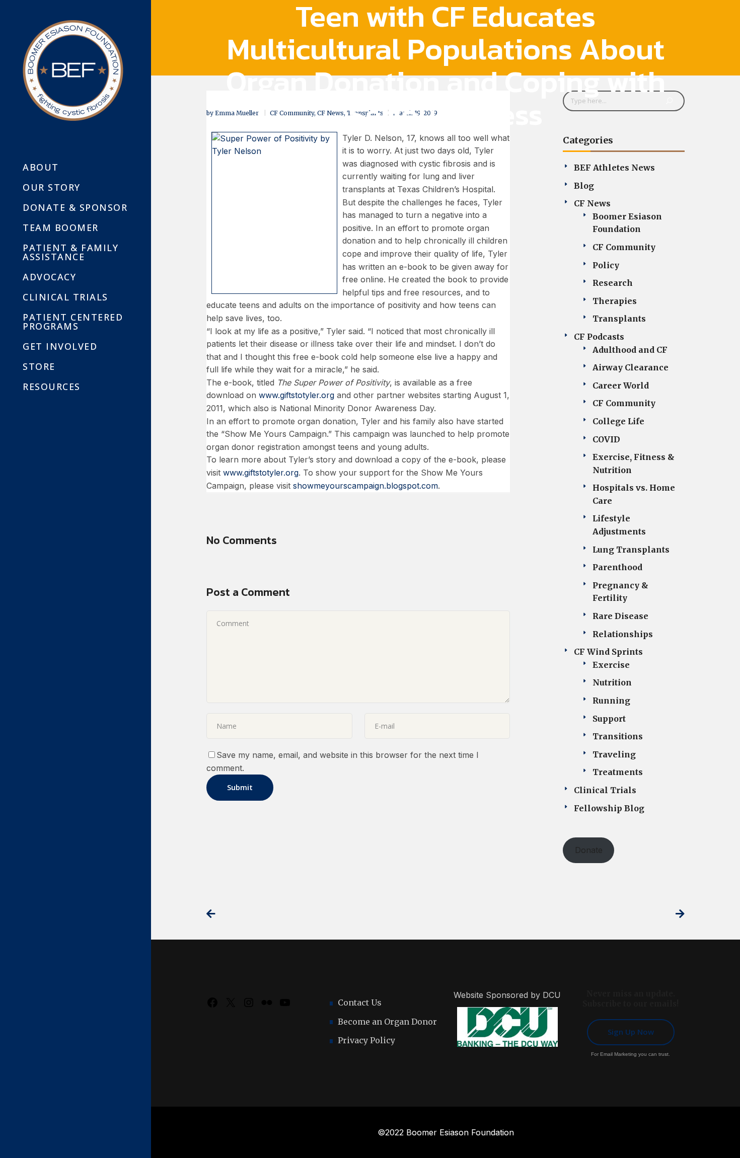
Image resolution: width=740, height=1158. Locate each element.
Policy (606, 265)
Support (609, 719)
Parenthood (617, 567)
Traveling (614, 754)
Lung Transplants (631, 550)
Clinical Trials (605, 790)
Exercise (611, 665)
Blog (584, 186)
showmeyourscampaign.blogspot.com (365, 486)
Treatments (618, 772)
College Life (618, 421)
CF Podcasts (599, 337)
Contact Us (360, 1002)
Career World (621, 385)
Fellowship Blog (609, 808)
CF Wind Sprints (608, 652)
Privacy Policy (366, 1040)
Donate (589, 850)
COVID (606, 439)
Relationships (623, 634)
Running (611, 701)
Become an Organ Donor (387, 1022)
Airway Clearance (631, 367)
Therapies (615, 301)
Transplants (619, 319)
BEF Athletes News (614, 168)
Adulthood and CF (630, 350)
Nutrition (612, 682)
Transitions (618, 736)
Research (613, 283)
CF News (592, 203)
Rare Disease (620, 616)
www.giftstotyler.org (296, 395)
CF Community (624, 247)
